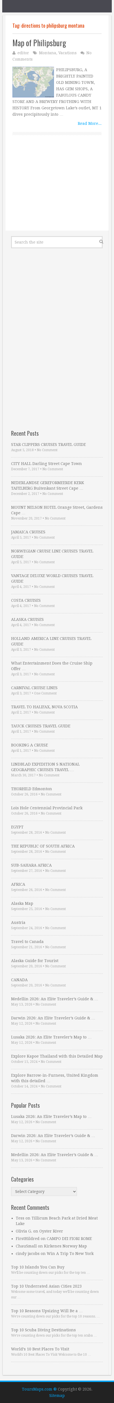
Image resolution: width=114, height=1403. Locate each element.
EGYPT (17, 827)
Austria (18, 922)
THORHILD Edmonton (31, 789)
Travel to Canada (27, 941)
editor (23, 53)
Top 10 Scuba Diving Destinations (43, 1330)
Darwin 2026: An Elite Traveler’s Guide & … (53, 1018)
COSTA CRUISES (26, 600)
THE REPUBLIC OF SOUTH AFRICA (43, 846)
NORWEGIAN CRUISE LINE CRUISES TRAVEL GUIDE (52, 554)
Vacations (67, 53)
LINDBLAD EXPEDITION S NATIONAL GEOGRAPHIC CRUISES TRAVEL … (45, 767)
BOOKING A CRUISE (29, 745)
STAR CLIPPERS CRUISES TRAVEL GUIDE (48, 444)
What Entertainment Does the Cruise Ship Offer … (51, 666)
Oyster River (51, 1231)
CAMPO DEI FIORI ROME (69, 1238)
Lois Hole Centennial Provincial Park (46, 808)
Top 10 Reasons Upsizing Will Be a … (47, 1311)
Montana (47, 53)
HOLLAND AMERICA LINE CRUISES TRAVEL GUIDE (51, 641)
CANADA (19, 980)
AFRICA (18, 884)
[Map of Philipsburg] (33, 82)
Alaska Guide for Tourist (34, 960)
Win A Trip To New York (70, 1253)
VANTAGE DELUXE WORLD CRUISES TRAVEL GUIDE (52, 578)
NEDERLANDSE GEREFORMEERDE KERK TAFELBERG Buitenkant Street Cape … (47, 485)
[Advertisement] (57, 189)
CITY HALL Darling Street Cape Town (46, 463)
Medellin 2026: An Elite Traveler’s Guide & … (54, 999)
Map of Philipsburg (39, 42)
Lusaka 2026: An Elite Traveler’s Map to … (51, 1037)
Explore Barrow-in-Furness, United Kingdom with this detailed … (54, 1078)
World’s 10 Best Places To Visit (40, 1349)
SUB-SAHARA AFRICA (31, 865)
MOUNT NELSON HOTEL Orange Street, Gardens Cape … (57, 510)
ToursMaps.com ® (39, 1389)
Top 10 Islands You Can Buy (37, 1267)
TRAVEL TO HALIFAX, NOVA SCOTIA (44, 707)
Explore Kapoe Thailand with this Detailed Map (57, 1056)
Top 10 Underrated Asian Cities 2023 (46, 1286)
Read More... (90, 123)
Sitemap (57, 1395)
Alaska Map (22, 903)
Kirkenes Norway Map (65, 1246)
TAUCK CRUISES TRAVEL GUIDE (40, 726)
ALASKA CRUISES (27, 619)
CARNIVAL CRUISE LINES (34, 688)
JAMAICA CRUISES (28, 532)
